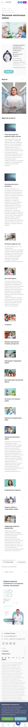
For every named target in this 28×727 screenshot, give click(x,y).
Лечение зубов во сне (13, 244)
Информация (6, 653)
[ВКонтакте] (3, 643)
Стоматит (8, 325)
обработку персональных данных (7, 613)
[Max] (19, 2)
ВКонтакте (22, 562)
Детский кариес (10, 278)
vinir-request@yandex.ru (10, 636)
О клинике (5, 651)
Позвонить (7, 719)
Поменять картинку (7, 606)
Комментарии (9, 562)
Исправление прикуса (13, 490)
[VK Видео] (14, 643)
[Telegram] (21, 2)
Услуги (4, 648)
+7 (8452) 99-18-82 (9, 633)
